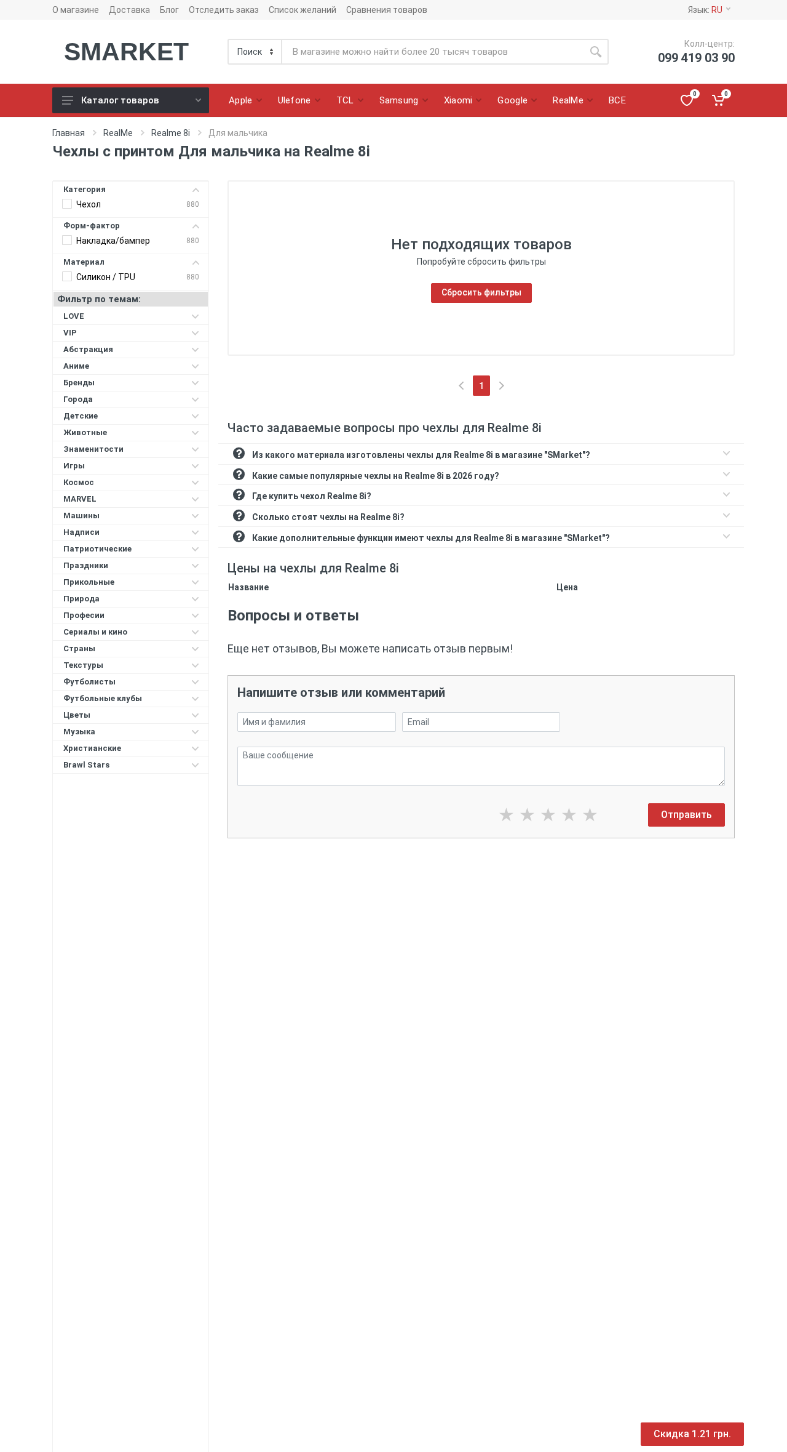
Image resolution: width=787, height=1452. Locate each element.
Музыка (79, 731)
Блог (169, 10)
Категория (84, 189)
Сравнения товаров (386, 10)
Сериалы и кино (95, 631)
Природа (81, 598)
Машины (81, 515)
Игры (74, 465)
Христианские (92, 748)
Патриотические (97, 548)
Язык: (705, 10)
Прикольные (88, 582)
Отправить (686, 814)
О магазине (75, 10)
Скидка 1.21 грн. (692, 1434)
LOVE (73, 316)
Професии (84, 615)
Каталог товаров (120, 100)
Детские (80, 415)
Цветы (76, 715)
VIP (70, 332)
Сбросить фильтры (481, 292)
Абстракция (88, 349)
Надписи (81, 532)
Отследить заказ (224, 10)
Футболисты (89, 681)
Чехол (88, 204)
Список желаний (302, 10)
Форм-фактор (91, 225)
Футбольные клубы (102, 698)
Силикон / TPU (105, 277)
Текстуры (83, 665)
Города (78, 399)
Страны (79, 648)
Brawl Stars (86, 764)
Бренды (79, 382)
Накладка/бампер (113, 241)
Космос (78, 482)
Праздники (85, 565)
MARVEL (80, 498)
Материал (84, 262)
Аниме (76, 366)
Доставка (129, 10)
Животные (85, 432)
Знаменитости (93, 449)
